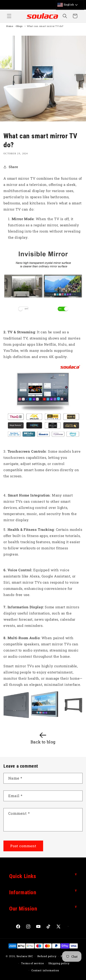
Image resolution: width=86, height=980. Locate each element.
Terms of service (32, 963)
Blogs (19, 26)
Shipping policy (58, 963)
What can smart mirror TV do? (45, 26)
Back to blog (43, 742)
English (68, 4)
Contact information (45, 970)
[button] (9, 16)
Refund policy (46, 956)
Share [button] (13, 167)
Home (9, 26)
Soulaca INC (25, 956)
